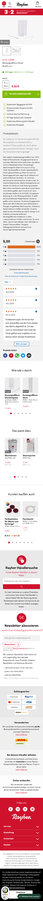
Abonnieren (9, 645)
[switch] (5, 897)
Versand (20, 105)
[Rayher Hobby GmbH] (22, 4)
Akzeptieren (20, 892)
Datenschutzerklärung (20, 648)
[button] (6, 51)
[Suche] (21, 586)
